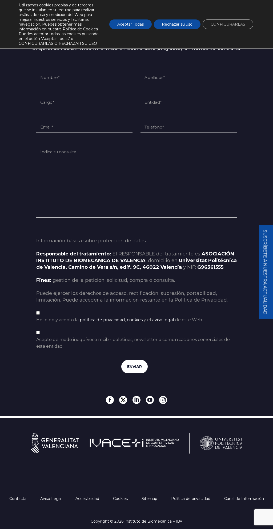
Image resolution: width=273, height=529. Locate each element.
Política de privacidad (191, 498)
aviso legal (163, 319)
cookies (135, 319)
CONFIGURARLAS (228, 24)
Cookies (121, 498)
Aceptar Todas (130, 24)
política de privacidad (102, 319)
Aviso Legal (51, 498)
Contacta (18, 498)
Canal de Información (244, 498)
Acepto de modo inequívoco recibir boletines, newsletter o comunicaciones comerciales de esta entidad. (133, 343)
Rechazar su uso (177, 24)
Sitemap (150, 498)
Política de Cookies (80, 29)
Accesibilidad (87, 498)
